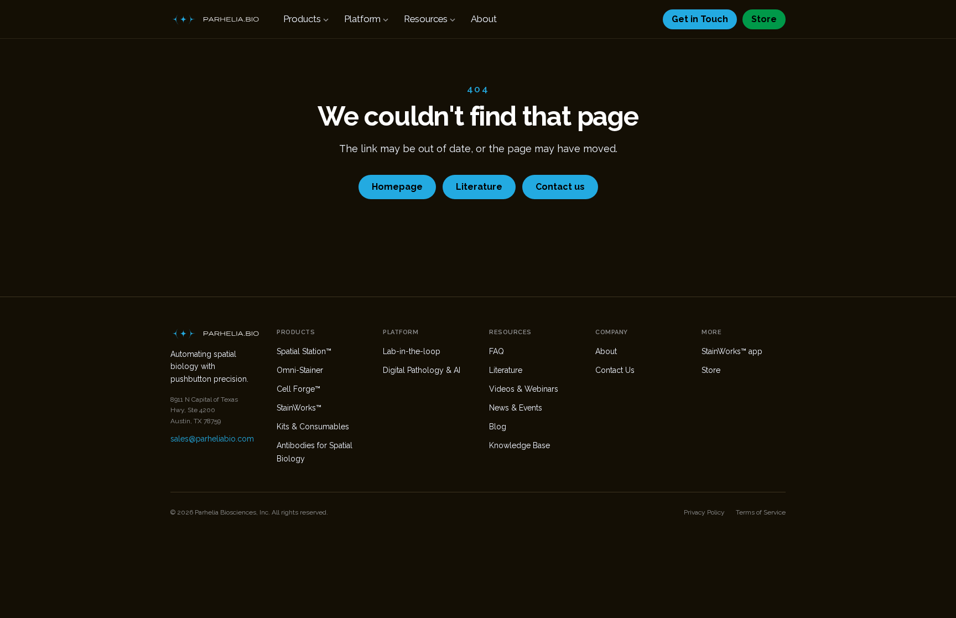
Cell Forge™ (298, 389)
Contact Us (615, 370)
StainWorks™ (299, 407)
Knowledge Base (519, 445)
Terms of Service (761, 512)
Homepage (397, 186)
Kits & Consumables (313, 426)
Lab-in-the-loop (411, 351)
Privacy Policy (704, 512)
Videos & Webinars (523, 389)
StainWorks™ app (732, 351)
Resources (426, 18)
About (484, 18)
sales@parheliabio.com (212, 438)
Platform (362, 18)
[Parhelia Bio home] (214, 19)
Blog (497, 426)
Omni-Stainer (300, 370)
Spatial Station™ (304, 351)
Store (764, 19)
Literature (479, 186)
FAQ (496, 351)
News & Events (515, 407)
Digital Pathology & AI (421, 370)
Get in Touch (700, 19)
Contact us (560, 186)
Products (302, 18)
